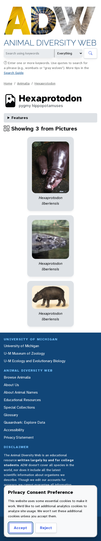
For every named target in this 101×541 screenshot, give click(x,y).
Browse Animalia (17, 377)
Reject (46, 527)
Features (20, 117)
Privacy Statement (19, 437)
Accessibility (14, 429)
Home (8, 83)
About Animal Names (21, 392)
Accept (20, 527)
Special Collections (19, 407)
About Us (11, 384)
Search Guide (13, 73)
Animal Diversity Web (50, 42)
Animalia (23, 83)
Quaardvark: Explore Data (24, 422)
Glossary (11, 414)
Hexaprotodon (45, 83)
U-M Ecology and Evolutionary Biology (34, 360)
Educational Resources (22, 399)
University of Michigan (21, 345)
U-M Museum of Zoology (24, 353)
